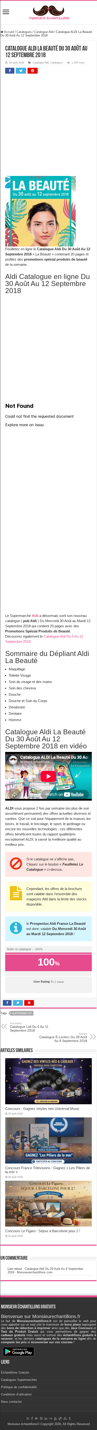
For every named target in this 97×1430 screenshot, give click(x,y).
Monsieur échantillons (22, 1424)
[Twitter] (36, 1418)
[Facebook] (32, 1418)
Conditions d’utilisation (16, 1394)
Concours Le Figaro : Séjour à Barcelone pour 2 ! (42, 1231)
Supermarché (22, 1013)
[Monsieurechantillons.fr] (48, 11)
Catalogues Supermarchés (19, 1380)
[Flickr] (51, 1418)
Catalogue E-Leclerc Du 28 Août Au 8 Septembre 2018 (63, 1037)
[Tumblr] (69, 1418)
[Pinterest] (41, 1418)
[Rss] (28, 1418)
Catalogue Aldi (44, 32)
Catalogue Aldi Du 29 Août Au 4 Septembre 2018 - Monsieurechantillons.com (45, 1270)
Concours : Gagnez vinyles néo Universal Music (42, 1109)
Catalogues (24, 32)
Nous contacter (11, 1401)
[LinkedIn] (46, 1418)
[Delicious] (60, 1418)
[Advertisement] (48, 126)
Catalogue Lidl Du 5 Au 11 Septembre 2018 (29, 1027)
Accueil (8, 32)
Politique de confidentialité (19, 1387)
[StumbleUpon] (65, 1418)
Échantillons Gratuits (15, 1372)
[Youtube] (55, 1418)
